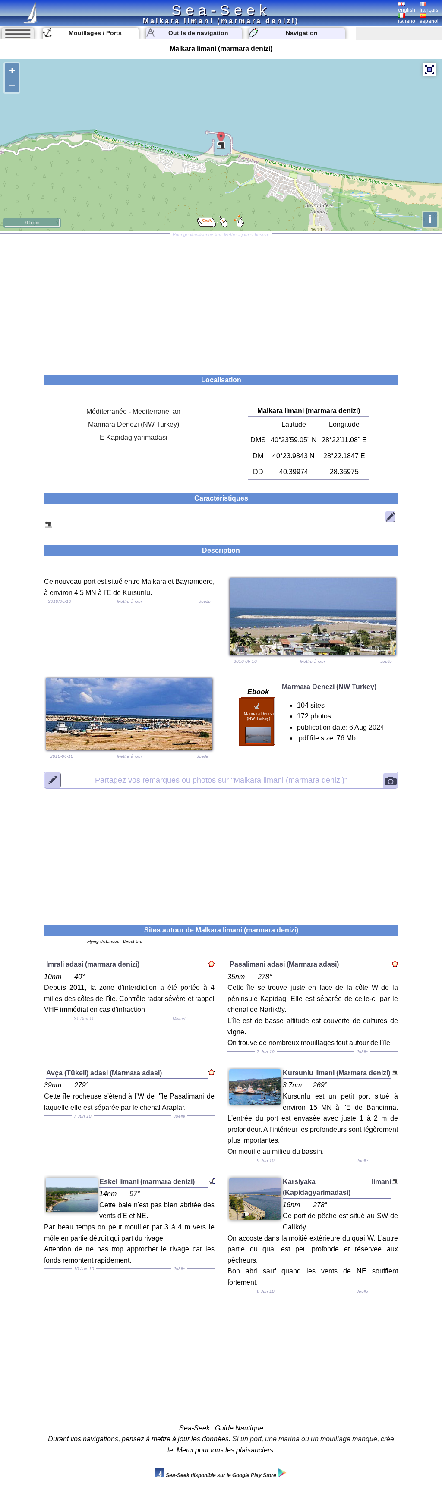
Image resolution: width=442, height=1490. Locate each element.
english (406, 10)
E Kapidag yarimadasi (133, 437)
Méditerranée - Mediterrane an (133, 411)
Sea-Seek (221, 10)
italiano (406, 21)
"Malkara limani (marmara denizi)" (221, 779)
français (429, 10)
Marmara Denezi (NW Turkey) (133, 424)
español (429, 21)
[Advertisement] (221, 301)
